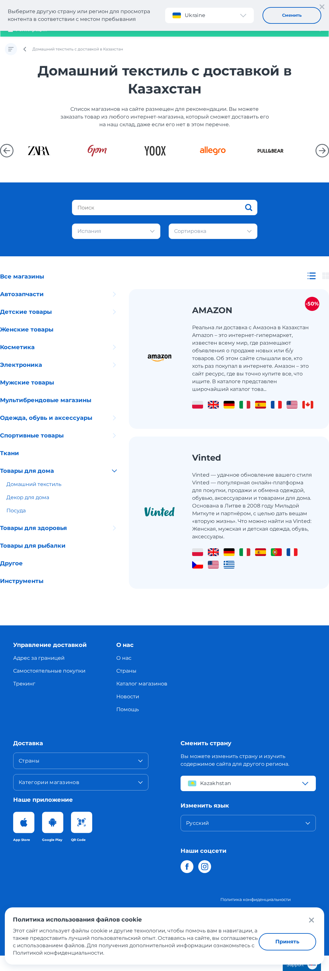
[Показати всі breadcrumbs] (11, 49)
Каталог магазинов (141, 684)
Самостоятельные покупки (49, 671)
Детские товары (26, 311)
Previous (6, 150)
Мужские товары (27, 382)
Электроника (21, 364)
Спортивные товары (32, 435)
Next (322, 150)
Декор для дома (27, 497)
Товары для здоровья (33, 528)
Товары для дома (27, 470)
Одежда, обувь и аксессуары (46, 417)
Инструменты (21, 581)
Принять (287, 942)
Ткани (9, 453)
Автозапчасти (22, 294)
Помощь (127, 709)
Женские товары (26, 329)
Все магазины (22, 276)
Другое (11, 563)
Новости (127, 696)
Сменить (292, 15)
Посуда (16, 511)
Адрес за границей (39, 658)
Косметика (17, 347)
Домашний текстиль (33, 484)
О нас (123, 658)
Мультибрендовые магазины (45, 400)
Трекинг (24, 684)
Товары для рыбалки (33, 545)
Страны (126, 671)
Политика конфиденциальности (255, 899)
